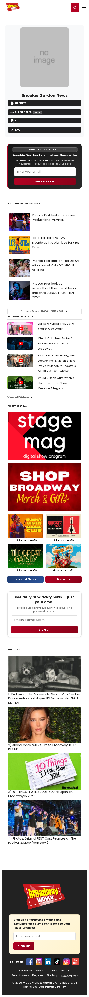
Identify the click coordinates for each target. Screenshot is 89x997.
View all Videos (18, 397)
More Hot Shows (25, 579)
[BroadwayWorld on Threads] (66, 961)
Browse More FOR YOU (41, 311)
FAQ (17, 129)
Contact (52, 971)
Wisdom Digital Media (56, 983)
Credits (20, 103)
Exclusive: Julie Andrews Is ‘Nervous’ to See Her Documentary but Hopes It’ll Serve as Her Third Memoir (44, 698)
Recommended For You (23, 203)
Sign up (44, 630)
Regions (37, 975)
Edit (18, 120)
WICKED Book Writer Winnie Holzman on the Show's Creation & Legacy (56, 383)
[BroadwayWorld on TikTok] (57, 961)
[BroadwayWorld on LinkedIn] (48, 961)
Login (64, 7)
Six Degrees (27, 112)
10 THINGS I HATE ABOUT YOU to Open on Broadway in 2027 (40, 794)
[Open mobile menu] (84, 7)
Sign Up (24, 946)
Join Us (65, 971)
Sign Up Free (45, 181)
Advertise (25, 971)
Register (53, 7)
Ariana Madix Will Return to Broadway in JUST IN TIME (43, 747)
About (39, 971)
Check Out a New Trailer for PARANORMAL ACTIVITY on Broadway (56, 343)
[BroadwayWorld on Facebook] (30, 961)
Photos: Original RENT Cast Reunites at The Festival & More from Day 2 (42, 840)
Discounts (63, 579)
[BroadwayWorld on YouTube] (75, 961)
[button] (75, 7)
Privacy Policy (55, 987)
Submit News (20, 975)
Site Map (52, 975)
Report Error (69, 976)
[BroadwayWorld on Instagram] (39, 961)
